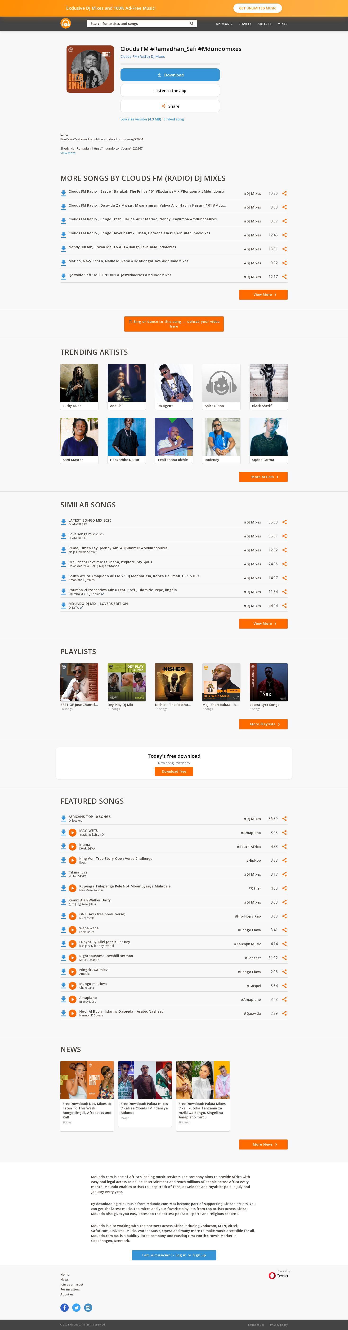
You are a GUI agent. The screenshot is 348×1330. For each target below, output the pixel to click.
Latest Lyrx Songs (264, 704)
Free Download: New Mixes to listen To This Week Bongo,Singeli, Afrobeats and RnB (87, 1110)
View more (68, 153)
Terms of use (256, 1324)
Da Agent (165, 405)
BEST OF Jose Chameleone (79, 704)
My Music (224, 24)
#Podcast (253, 958)
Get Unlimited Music (257, 8)
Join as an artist (71, 1284)
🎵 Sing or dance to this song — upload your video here (174, 323)
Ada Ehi (116, 405)
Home (64, 1274)
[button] (170, 106)
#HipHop (254, 860)
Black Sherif (262, 405)
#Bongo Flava (250, 930)
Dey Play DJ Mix (120, 704)
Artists (265, 24)
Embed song (174, 119)
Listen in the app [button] (170, 90)
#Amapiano (251, 832)
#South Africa (249, 846)
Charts (245, 24)
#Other (255, 888)
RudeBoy (212, 459)
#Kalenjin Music (248, 944)
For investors (70, 1289)
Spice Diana (214, 405)
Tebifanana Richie (172, 459)
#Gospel (254, 986)
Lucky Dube (72, 405)
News (64, 1279)
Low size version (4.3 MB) (140, 119)
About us (66, 1294)
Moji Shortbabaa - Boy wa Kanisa (221, 704)
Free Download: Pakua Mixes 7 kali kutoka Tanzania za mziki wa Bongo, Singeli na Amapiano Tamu (202, 1110)
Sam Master (73, 459)
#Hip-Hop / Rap (248, 916)
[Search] (191, 23)
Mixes (283, 24)
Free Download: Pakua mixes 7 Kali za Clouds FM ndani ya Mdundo (144, 1108)
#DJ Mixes (253, 193)
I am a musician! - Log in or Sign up (174, 1255)
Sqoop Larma (263, 459)
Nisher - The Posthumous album (174, 704)
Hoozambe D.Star (124, 459)
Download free (174, 771)
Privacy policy (279, 1324)
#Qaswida (253, 1013)
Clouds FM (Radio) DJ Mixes (142, 56)
